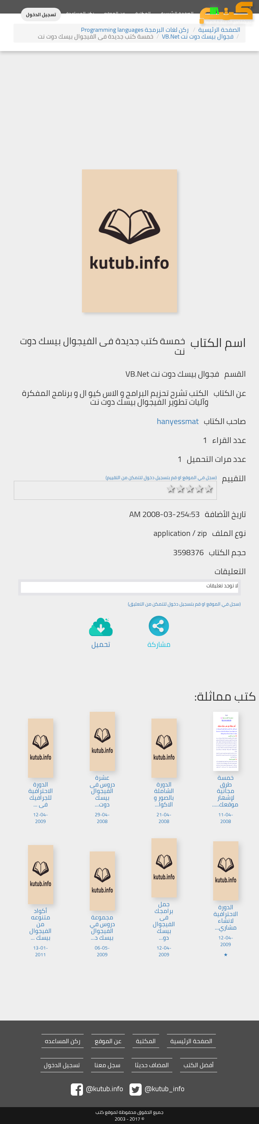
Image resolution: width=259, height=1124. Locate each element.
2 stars (180, 488)
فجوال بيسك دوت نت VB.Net (197, 36)
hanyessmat (178, 421)
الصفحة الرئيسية (177, 13)
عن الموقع (114, 13)
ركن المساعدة (80, 13)
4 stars (199, 488)
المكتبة (143, 13)
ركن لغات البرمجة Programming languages (135, 29)
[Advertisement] (129, 101)
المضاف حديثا (152, 1065)
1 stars (171, 488)
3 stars (190, 488)
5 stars (208, 488)
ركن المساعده (62, 1041)
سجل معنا (107, 1065)
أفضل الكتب (198, 1065)
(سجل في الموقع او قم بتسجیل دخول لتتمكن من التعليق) (184, 604)
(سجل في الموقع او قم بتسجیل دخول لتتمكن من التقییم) (161, 477)
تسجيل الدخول (41, 14)
